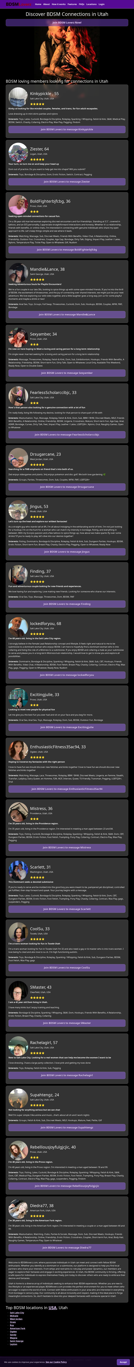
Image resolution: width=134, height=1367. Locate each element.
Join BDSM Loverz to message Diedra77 (67, 1247)
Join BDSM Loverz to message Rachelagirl (67, 1075)
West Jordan (16, 1319)
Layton (13, 1344)
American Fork (17, 1328)
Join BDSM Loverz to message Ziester (67, 181)
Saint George (16, 1341)
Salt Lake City (17, 1312)
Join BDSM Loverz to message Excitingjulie (67, 727)
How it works (59, 4)
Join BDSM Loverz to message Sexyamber (67, 373)
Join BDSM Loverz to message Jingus (67, 551)
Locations (91, 4)
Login (102, 4)
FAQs (81, 4)
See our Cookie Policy (56, 1362)
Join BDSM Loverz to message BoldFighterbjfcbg (67, 249)
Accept (123, 1362)
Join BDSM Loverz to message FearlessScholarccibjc (67, 434)
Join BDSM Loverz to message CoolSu (67, 967)
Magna (13, 1337)
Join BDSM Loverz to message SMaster (67, 1023)
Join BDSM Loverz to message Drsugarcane (67, 487)
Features (72, 4)
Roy (12, 1325)
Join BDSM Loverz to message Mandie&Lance (67, 314)
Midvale (14, 1315)
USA (53, 1307)
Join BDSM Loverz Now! (67, 22)
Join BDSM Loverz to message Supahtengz (67, 1127)
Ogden (13, 1331)
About (46, 4)
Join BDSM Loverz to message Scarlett (67, 909)
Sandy (13, 1334)
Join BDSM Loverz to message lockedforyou (67, 675)
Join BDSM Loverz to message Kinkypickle (67, 129)
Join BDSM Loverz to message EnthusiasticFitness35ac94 (67, 789)
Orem (13, 1322)
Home (38, 4)
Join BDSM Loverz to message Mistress (67, 847)
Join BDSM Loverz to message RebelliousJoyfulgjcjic (67, 1186)
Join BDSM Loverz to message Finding (67, 604)
